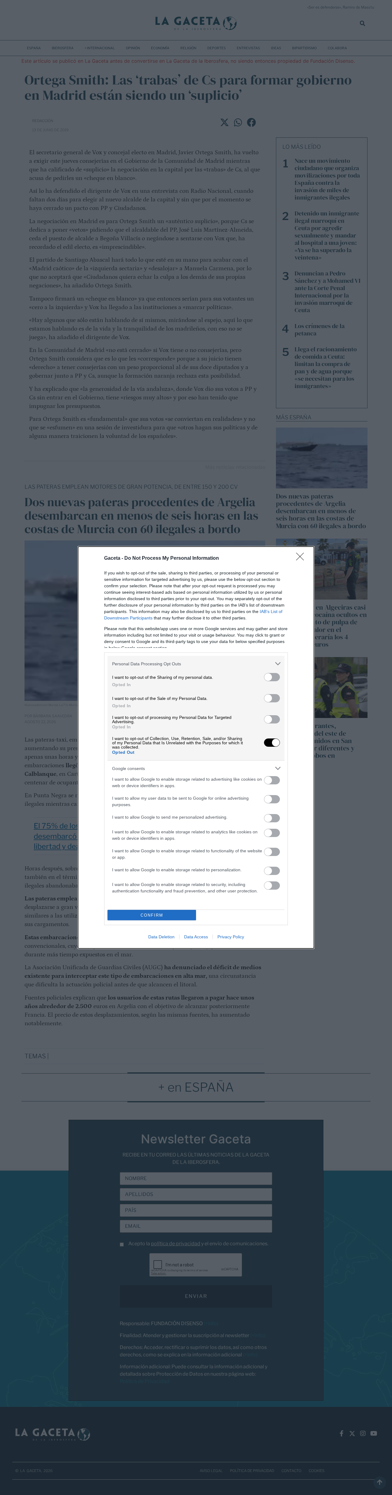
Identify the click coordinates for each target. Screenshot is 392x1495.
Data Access (196, 936)
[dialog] (196, 747)
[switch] (272, 677)
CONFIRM (152, 915)
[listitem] (196, 663)
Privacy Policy (230, 936)
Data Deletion (161, 936)
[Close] (302, 558)
